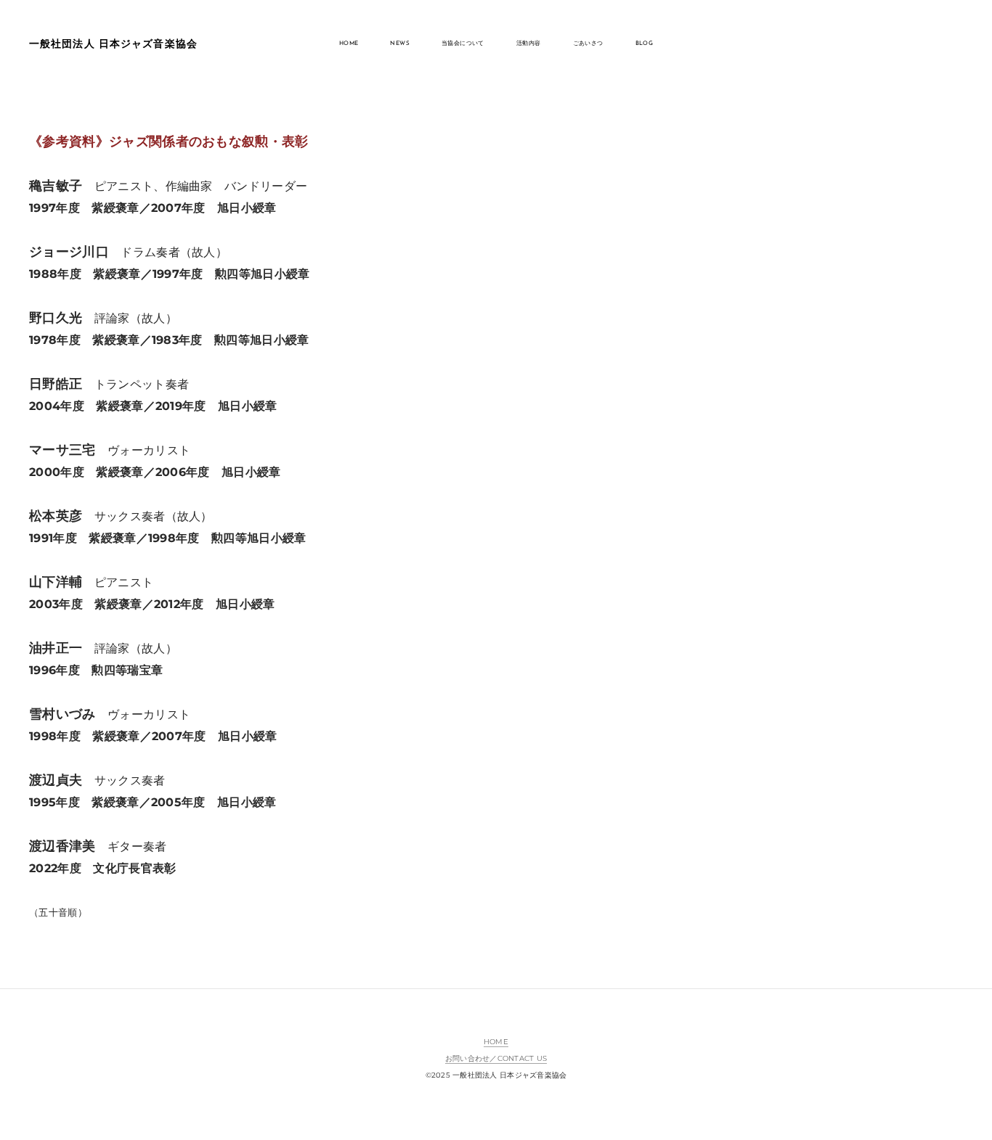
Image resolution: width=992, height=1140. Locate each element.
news (400, 43)
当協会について (463, 43)
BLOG (644, 43)
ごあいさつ (588, 43)
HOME (349, 43)
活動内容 (528, 43)
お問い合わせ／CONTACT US (496, 1058)
